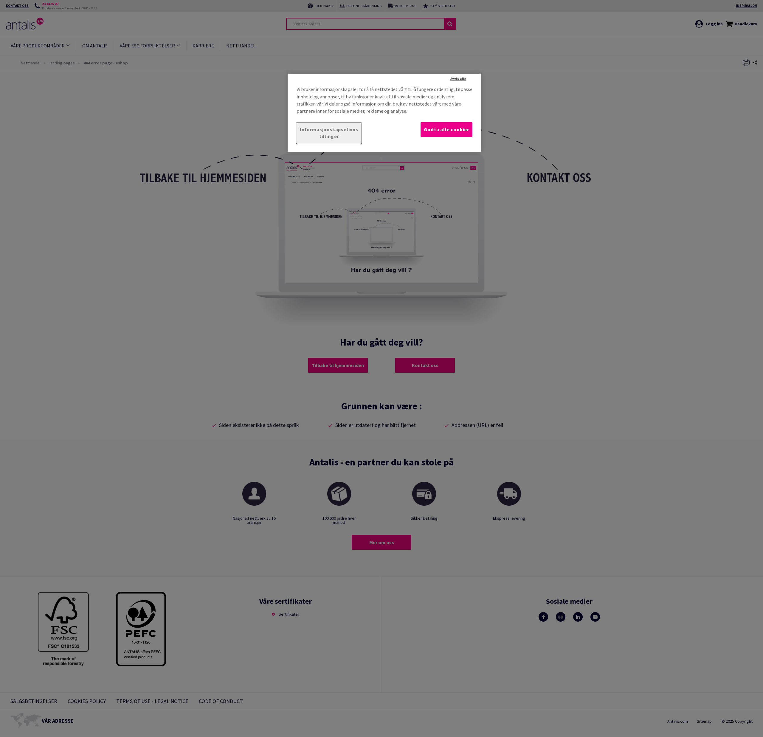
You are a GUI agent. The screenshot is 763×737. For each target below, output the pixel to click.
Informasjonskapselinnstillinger (329, 132)
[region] (384, 113)
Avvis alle (458, 79)
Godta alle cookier (446, 129)
